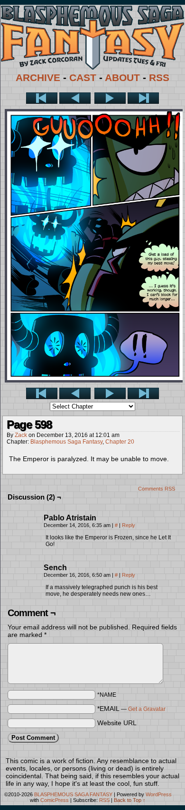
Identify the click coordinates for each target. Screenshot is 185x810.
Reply (128, 525)
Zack (21, 435)
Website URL (117, 723)
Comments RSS (156, 488)
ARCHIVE (38, 77)
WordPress (159, 794)
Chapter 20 (119, 441)
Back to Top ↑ (130, 800)
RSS (159, 77)
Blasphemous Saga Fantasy (66, 441)
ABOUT (122, 77)
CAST (82, 77)
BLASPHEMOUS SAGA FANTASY (73, 794)
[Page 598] (95, 380)
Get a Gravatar (147, 709)
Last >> (143, 98)
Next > (110, 98)
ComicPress (54, 800)
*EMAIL (131, 708)
